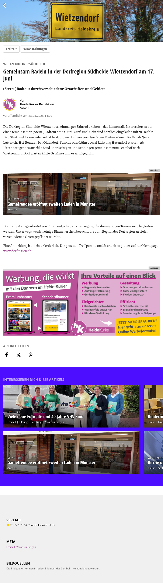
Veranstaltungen (35, 49)
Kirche (151, 422)
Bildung (23, 422)
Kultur (151, 468)
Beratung (36, 422)
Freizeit (11, 49)
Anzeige (12, 209)
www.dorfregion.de (17, 250)
